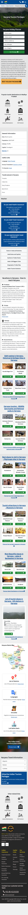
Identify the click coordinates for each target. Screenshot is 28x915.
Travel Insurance (6, 854)
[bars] (1, 1)
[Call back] (23, 2)
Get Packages (13, 52)
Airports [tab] (5, 761)
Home (2, 6)
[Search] (26, 5)
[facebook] (3, 844)
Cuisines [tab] (5, 768)
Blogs (14, 864)
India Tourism (9, 6)
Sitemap (15, 869)
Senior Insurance (6, 866)
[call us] (21, 2)
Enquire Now (7, 376)
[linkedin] (7, 844)
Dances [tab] (5, 765)
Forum (14, 867)
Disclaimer (16, 861)
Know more (13, 747)
